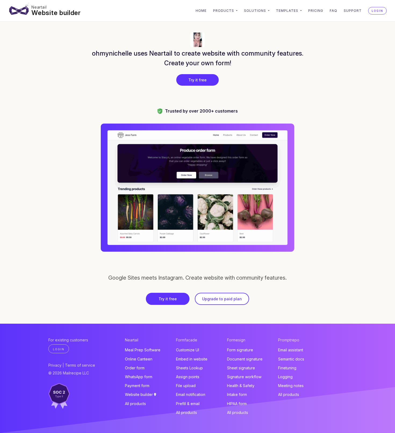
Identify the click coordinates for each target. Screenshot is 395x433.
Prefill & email (188, 403)
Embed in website (191, 359)
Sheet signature (241, 368)
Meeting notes (291, 385)
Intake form (237, 394)
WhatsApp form (138, 376)
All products (135, 403)
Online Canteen (138, 359)
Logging (285, 376)
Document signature (245, 359)
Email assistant (290, 350)
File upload (186, 385)
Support (353, 11)
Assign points (187, 376)
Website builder (56, 13)
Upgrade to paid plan (222, 299)
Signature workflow (244, 376)
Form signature (240, 350)
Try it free (197, 80)
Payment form (137, 385)
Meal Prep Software (142, 350)
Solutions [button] (255, 11)
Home (201, 11)
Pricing (315, 11)
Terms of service (80, 365)
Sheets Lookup (189, 368)
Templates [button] (287, 11)
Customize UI (187, 350)
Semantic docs (291, 359)
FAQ (333, 11)
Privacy (55, 365)
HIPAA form (237, 403)
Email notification (190, 394)
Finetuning (287, 368)
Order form (135, 368)
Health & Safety (240, 385)
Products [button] (224, 11)
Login (377, 10)
